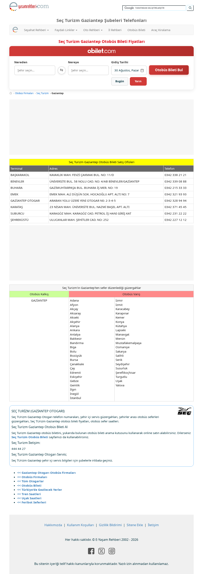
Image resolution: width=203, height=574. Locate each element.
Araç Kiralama (160, 30)
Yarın (138, 81)
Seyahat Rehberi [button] (35, 30)
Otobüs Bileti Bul (169, 70)
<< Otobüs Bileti (29, 485)
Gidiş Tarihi (119, 62)
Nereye (73, 62)
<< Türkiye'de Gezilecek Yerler (39, 490)
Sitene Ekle (135, 525)
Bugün (119, 81)
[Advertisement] (101, 127)
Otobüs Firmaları (24, 93)
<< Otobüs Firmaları (32, 477)
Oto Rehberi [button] (92, 30)
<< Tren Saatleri (29, 494)
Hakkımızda (53, 525)
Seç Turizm (42, 93)
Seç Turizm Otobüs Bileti (29, 437)
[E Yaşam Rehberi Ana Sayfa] (29, 6)
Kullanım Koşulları (80, 525)
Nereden (20, 62)
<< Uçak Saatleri (29, 498)
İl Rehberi (115, 30)
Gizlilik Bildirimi (110, 525)
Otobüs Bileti (136, 30)
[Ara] (190, 8)
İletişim (153, 525)
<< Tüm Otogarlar (30, 481)
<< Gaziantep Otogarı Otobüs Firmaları (46, 473)
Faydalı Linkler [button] (65, 30)
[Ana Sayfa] (10, 93)
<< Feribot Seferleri (31, 502)
